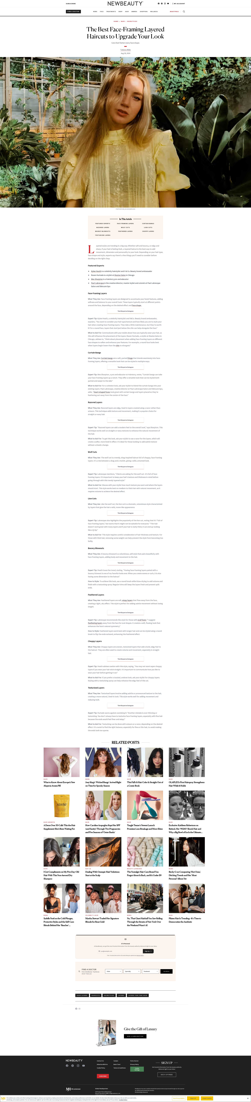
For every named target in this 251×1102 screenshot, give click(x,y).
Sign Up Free (167, 1074)
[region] (125, 1098)
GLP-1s (88, 869)
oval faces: (142, 620)
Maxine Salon (120, 275)
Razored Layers (102, 227)
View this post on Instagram (125, 311)
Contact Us (100, 1061)
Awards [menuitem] (134, 11)
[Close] (248, 1098)
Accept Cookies (207, 1098)
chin (117, 345)
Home (116, 21)
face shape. (137, 305)
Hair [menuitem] (127, 11)
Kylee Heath (96, 271)
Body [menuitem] (120, 11)
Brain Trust (117, 1064)
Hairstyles (132, 21)
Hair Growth (49, 822)
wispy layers (127, 600)
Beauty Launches (134, 869)
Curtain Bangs (148, 223)
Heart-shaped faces (102, 392)
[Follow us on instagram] (165, 3)
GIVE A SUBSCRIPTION (135, 1036)
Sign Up (147, 951)
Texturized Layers (102, 235)
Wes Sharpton (97, 279)
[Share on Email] (79, 1009)
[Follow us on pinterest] (162, 3)
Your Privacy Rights (178, 1098)
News (87, 779)
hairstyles (109, 995)
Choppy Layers (148, 231)
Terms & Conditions (120, 1068)
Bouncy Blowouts (102, 231)
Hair (123, 21)
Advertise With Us (102, 1064)
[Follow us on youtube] (168, 3)
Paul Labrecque (97, 283)
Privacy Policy (134, 1064)
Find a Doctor (134, 1061)
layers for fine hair (137, 995)
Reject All (193, 1098)
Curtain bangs (107, 358)
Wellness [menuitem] (154, 11)
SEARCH (166, 971)
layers (121, 995)
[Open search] (183, 12)
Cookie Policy (101, 1068)
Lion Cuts (148, 227)
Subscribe (71, 4)
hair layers (82, 995)
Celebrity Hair (91, 915)
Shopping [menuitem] (144, 11)
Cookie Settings (137, 1069)
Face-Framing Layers (125, 223)
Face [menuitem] (102, 11)
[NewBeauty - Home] (125, 3)
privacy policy (140, 955)
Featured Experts (102, 223)
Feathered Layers (125, 231)
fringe (130, 358)
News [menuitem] (95, 11)
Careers (116, 1061)
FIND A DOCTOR (73, 11)
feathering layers (95, 623)
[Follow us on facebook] (158, 3)
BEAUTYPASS (174, 11)
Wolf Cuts (125, 227)
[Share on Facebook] (76, 1009)
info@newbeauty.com (100, 1095)
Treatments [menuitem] (111, 11)
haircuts (96, 995)
